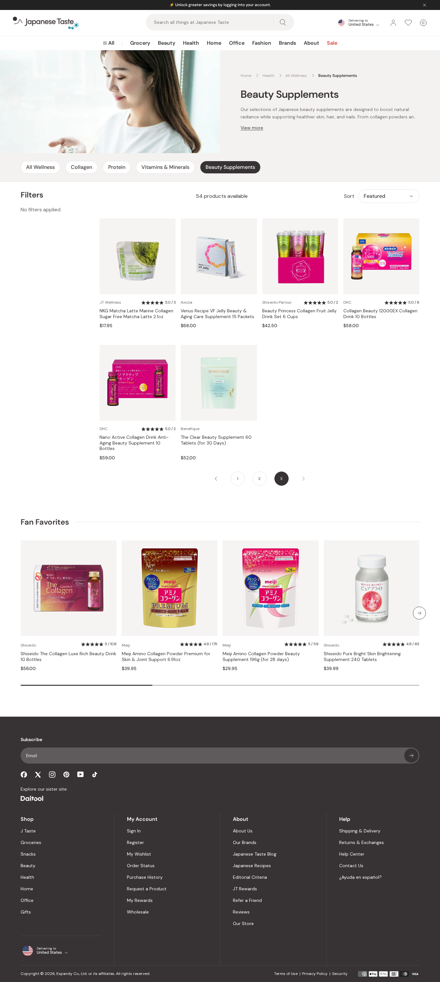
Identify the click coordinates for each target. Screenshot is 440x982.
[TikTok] (94, 774)
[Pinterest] (66, 774)
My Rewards (140, 900)
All (111, 43)
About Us (243, 831)
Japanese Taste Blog (254, 854)
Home (214, 43)
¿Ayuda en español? (360, 877)
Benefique (190, 428)
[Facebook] (24, 774)
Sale (332, 43)
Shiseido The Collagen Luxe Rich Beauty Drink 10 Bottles (68, 656)
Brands (287, 43)
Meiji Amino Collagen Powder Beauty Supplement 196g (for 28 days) (261, 656)
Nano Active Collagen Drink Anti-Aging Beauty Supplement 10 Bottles (134, 443)
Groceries (31, 842)
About (311, 43)
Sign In (134, 831)
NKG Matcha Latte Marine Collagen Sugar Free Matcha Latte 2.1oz (136, 313)
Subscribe (411, 755)
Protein (116, 167)
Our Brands (244, 842)
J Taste (28, 831)
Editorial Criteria (250, 877)
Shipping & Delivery (359, 831)
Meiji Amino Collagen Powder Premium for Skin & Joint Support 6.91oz (166, 656)
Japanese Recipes (252, 865)
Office (236, 43)
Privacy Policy (315, 973)
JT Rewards (245, 889)
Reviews (241, 912)
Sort (349, 196)
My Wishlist (139, 854)
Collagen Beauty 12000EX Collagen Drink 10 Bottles (380, 313)
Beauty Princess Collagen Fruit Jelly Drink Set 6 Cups (299, 313)
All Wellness (40, 167)
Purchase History (145, 877)
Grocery (140, 43)
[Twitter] (38, 774)
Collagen (81, 167)
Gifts (26, 912)
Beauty (166, 43)
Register (135, 842)
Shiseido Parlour (277, 302)
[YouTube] (80, 774)
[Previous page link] (216, 479)
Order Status (141, 865)
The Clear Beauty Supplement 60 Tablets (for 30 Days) (216, 440)
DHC (347, 302)
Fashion (261, 43)
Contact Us (351, 865)
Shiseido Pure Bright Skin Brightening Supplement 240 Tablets (362, 656)
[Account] (393, 23)
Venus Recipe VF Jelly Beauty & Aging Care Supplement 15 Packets (217, 313)
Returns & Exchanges (361, 842)
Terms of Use (286, 973)
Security (340, 973)
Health (191, 43)
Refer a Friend (247, 900)
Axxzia (186, 302)
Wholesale (138, 912)
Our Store (243, 923)
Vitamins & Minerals (165, 167)
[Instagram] (52, 774)
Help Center (351, 854)
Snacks (28, 854)
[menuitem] (108, 43)
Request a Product (147, 889)
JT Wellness (110, 302)
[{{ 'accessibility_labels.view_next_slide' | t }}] (419, 613)
